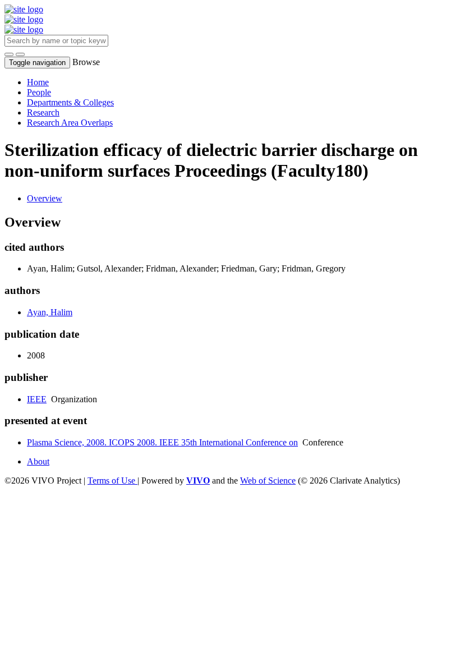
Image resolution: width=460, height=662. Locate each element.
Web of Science (268, 480)
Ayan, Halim (49, 312)
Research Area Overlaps (70, 122)
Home (38, 82)
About (38, 461)
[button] (8, 54)
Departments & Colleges (70, 102)
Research (43, 112)
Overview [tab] (44, 198)
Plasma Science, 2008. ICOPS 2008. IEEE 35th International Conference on (162, 442)
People (39, 92)
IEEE (37, 399)
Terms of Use (112, 480)
